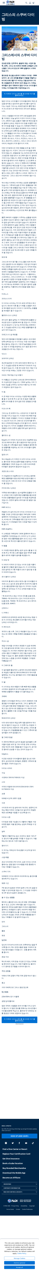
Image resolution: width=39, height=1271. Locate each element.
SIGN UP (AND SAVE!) (19, 1136)
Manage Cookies (19, 1258)
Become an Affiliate (11, 1177)
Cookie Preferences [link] (27, 1209)
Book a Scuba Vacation (12, 1163)
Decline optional (19, 1263)
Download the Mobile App (13, 1173)
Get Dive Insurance (10, 1158)
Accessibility (24, 1206)
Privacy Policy (15, 1206)
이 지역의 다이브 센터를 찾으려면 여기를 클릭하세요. (19, 95)
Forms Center (10, 1209)
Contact (18, 1209)
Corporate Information (12, 1188)
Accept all (19, 1267)
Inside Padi (7, 1184)
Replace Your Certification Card (16, 1154)
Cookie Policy (21, 1253)
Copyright (32, 1206)
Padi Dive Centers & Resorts (13, 1192)
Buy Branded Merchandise (14, 1168)
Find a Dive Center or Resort (14, 1149)
